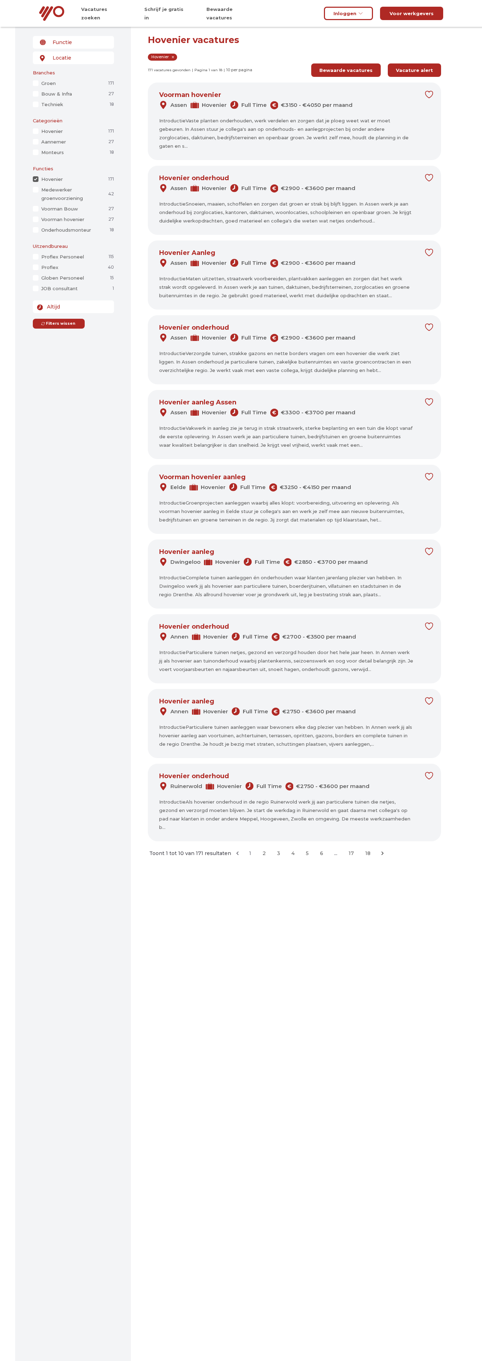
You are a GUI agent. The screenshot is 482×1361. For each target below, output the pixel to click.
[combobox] (73, 42)
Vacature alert (414, 70)
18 (367, 853)
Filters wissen (60, 323)
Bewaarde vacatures (346, 70)
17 (351, 853)
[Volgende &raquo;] (382, 853)
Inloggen (344, 13)
